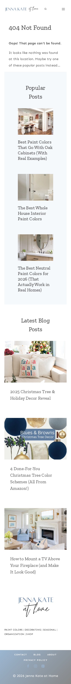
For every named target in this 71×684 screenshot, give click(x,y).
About (52, 654)
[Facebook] (28, 666)
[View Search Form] (45, 9)
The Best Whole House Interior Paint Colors (33, 213)
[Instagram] (35, 666)
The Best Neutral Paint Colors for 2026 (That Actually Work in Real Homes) (34, 279)
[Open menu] (63, 9)
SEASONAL (49, 629)
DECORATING (33, 629)
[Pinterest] (43, 666)
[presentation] (35, 121)
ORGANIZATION (14, 634)
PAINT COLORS (13, 629)
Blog (37, 654)
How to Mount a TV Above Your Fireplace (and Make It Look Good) (35, 565)
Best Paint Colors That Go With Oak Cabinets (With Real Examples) (35, 150)
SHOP (29, 634)
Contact (20, 654)
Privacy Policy (36, 660)
